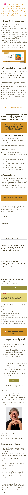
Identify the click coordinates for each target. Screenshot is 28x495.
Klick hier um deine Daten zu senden (14, 288)
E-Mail (3, 231)
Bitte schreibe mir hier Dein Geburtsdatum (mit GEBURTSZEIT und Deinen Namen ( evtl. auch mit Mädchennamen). (13, 264)
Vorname (4, 216)
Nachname (4, 224)
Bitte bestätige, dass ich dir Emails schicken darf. (12, 280)
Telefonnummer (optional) (9, 238)
